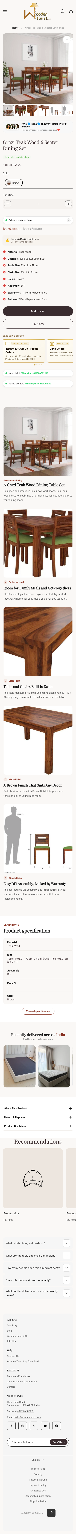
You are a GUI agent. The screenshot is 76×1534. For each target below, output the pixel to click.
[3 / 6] (32, 110)
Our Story (12, 1325)
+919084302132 (25, 1411)
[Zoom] (66, 39)
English (36, 1459)
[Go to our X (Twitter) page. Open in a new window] (34, 1426)
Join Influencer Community (22, 1381)
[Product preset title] (33, 1178)
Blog (9, 1330)
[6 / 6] (67, 110)
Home (15, 27)
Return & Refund (38, 1479)
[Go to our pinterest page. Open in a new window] (56, 1426)
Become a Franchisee (18, 1376)
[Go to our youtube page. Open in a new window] (45, 1426)
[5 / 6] (55, 110)
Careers (11, 1386)
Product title (11, 1213)
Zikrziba (11, 1341)
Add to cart (38, 311)
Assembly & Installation (38, 1495)
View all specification (38, 1011)
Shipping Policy (38, 1501)
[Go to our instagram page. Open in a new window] (22, 1426)
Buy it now (38, 323)
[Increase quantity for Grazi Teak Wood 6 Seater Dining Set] (68, 204)
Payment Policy (38, 1485)
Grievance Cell (38, 1490)
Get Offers (58, 1442)
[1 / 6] (8, 110)
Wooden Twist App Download (23, 1361)
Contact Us (13, 1355)
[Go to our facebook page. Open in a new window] (11, 1426)
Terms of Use (38, 1468)
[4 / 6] (43, 110)
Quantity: (8, 194)
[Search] (62, 11)
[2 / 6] (20, 110)
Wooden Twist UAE (17, 1335)
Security (38, 1474)
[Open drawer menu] (5, 11)
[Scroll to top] (51, 1513)
